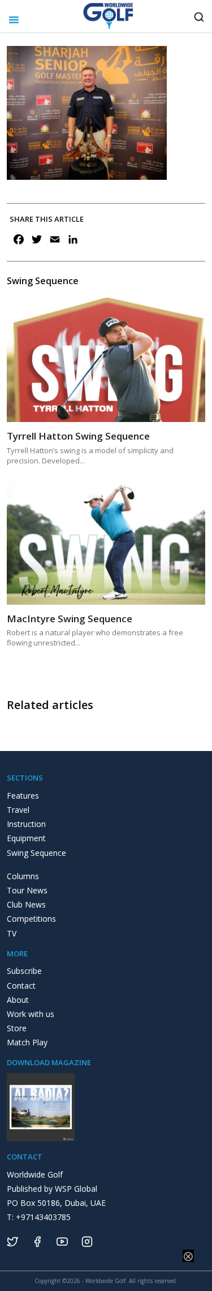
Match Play (27, 1042)
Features (23, 795)
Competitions (31, 918)
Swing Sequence (36, 852)
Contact (21, 985)
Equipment (26, 838)
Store (17, 1028)
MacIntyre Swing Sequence (69, 618)
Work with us (30, 1014)
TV (11, 933)
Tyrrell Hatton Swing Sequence (78, 435)
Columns (23, 876)
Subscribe (24, 970)
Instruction (26, 824)
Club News (26, 904)
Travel (18, 809)
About (18, 999)
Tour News (27, 890)
